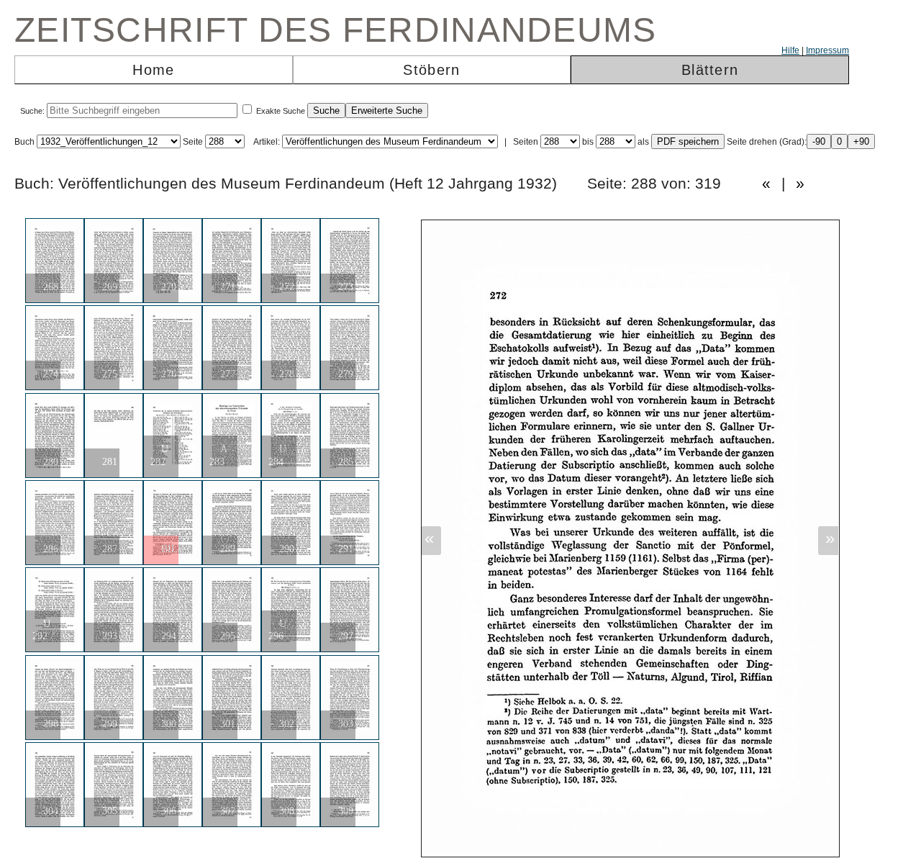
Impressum (827, 50)
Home (153, 70)
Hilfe (790, 50)
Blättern (709, 70)
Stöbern (431, 70)
